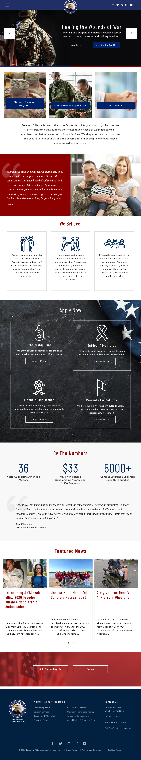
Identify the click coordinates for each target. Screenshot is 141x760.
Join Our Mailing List (51, 669)
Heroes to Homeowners (78, 716)
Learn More (39, 361)
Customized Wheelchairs (45, 716)
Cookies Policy (114, 750)
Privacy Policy (70, 750)
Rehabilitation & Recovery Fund (81, 720)
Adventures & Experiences (70, 105)
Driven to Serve (41, 720)
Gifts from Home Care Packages (81, 712)
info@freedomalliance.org (119, 728)
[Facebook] (113, 5)
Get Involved (116, 105)
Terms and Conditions (92, 750)
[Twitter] (117, 5)
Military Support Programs (25, 104)
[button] (65, 643)
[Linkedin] (122, 5)
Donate (90, 669)
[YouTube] (131, 5)
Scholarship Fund (42, 708)
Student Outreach (42, 712)
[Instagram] (126, 5)
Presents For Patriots (76, 708)
